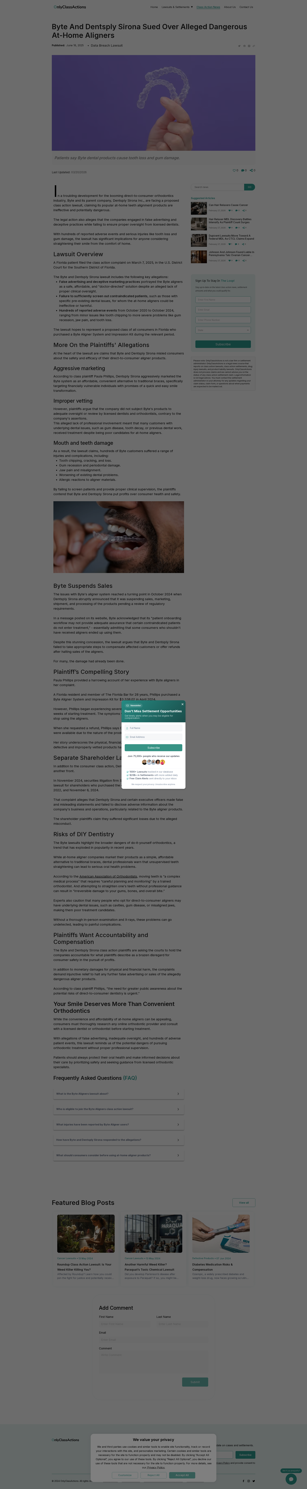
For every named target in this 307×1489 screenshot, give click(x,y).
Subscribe (153, 747)
